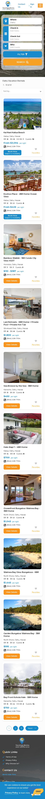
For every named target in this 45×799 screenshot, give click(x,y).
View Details (11, 281)
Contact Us (21, 5)
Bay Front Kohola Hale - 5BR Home (21, 697)
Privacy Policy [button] (11, 793)
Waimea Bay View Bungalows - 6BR (21, 572)
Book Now (12, 152)
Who (12, 45)
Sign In (32, 5)
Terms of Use (11, 757)
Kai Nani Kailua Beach (14, 132)
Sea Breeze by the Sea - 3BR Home (21, 386)
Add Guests (15, 47)
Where (13, 20)
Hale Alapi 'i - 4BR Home (15, 447)
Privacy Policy (11, 760)
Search (21, 62)
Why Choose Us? (12, 763)
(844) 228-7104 (13, 146)
